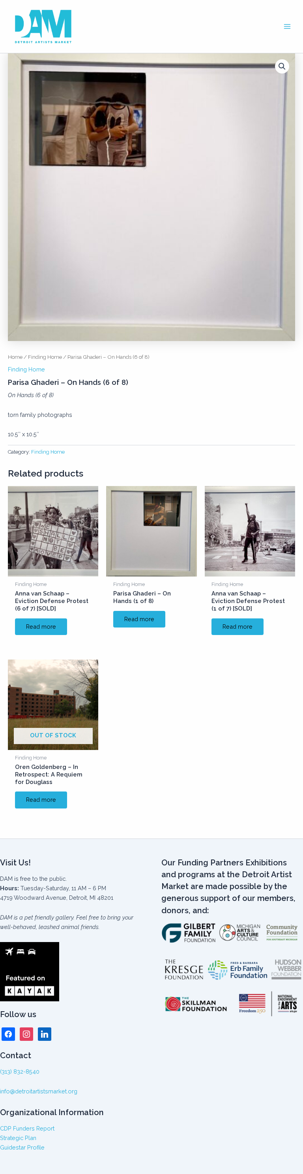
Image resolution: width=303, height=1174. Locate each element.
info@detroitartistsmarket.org (38, 1091)
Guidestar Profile (22, 1147)
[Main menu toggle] (287, 26)
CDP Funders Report (27, 1128)
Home (15, 357)
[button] (282, 66)
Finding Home (45, 357)
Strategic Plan (18, 1137)
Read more (41, 626)
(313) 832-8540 (19, 1071)
